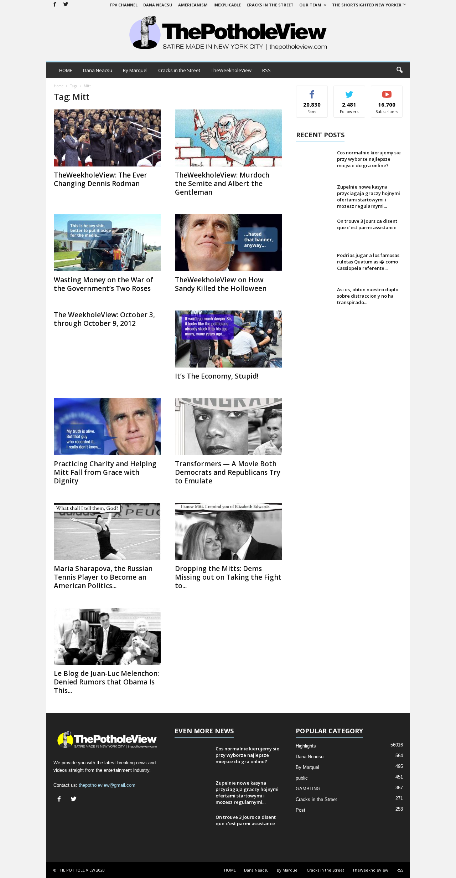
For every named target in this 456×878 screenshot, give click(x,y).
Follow (349, 91)
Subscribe (387, 91)
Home (58, 85)
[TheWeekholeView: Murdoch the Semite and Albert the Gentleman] (228, 137)
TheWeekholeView (231, 70)
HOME (65, 70)
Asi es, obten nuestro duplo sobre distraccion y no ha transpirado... (367, 295)
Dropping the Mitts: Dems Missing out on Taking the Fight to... (228, 577)
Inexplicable (227, 4)
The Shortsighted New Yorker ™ (369, 4)
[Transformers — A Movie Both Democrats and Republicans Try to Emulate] (228, 426)
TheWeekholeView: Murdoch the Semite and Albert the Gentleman (222, 183)
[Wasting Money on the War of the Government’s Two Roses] (107, 242)
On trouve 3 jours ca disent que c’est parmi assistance (367, 224)
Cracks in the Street (270, 4)
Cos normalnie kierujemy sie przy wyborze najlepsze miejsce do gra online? (369, 159)
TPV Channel (123, 4)
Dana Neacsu (157, 4)
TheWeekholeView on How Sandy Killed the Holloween (220, 284)
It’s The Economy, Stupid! (217, 376)
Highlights (306, 746)
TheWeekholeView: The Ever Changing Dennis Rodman (100, 179)
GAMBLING (308, 788)
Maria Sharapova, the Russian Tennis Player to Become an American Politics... (103, 577)
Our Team (310, 4)
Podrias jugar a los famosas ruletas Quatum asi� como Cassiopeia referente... (368, 261)
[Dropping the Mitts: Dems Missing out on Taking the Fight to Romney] (228, 531)
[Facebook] (55, 5)
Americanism (193, 4)
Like (312, 91)
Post (300, 810)
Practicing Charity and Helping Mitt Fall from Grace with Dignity (105, 472)
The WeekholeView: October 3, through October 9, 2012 (104, 319)
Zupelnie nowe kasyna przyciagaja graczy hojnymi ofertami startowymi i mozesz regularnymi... (368, 196)
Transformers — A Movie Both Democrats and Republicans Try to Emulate (227, 472)
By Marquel (135, 70)
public (302, 778)
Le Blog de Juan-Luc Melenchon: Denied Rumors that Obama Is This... (106, 682)
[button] (399, 70)
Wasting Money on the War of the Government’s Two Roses (103, 284)
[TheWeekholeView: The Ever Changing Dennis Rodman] (107, 137)
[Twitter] (66, 5)
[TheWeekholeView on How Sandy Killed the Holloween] (228, 242)
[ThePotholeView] (228, 33)
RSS (266, 70)
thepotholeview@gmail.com (107, 785)
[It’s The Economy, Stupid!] (228, 339)
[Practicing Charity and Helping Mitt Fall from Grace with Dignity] (107, 426)
